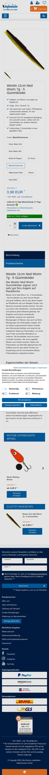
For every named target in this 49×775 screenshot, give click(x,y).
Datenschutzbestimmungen (25, 368)
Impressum (42, 368)
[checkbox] (4, 389)
